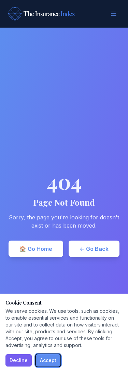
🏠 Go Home (35, 248)
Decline (19, 360)
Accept (48, 360)
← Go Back (94, 248)
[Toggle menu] (114, 14)
